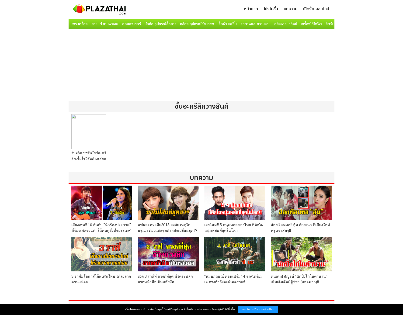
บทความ (290, 9)
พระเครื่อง (80, 24)
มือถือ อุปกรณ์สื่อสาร (160, 24)
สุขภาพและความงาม (255, 24)
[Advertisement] (201, 65)
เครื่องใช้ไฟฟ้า (311, 24)
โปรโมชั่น (271, 9)
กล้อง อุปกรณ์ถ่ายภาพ (197, 24)
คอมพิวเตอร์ (131, 24)
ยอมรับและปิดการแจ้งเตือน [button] (257, 309)
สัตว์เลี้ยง (332, 24)
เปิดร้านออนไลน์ (316, 9)
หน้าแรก (251, 9)
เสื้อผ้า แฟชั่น (227, 24)
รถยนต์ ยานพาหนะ (104, 24)
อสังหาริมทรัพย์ (285, 24)
